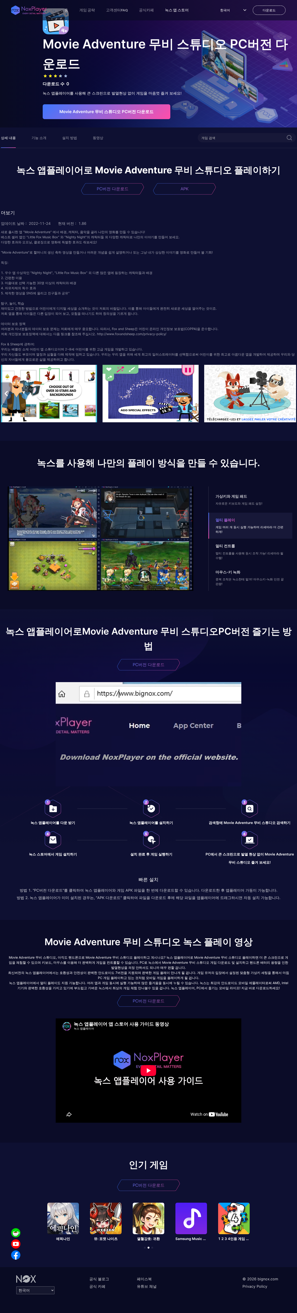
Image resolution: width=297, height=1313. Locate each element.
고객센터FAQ (117, 10)
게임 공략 (87, 10)
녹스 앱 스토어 (177, 10)
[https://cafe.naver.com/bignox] (15, 1232)
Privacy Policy (254, 1286)
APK (185, 188)
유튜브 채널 (147, 1286)
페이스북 (144, 1279)
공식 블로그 (99, 1279)
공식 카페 (97, 1286)
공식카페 (146, 10)
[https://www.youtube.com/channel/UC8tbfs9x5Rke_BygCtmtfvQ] (15, 1244)
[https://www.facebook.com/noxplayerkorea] (15, 1255)
